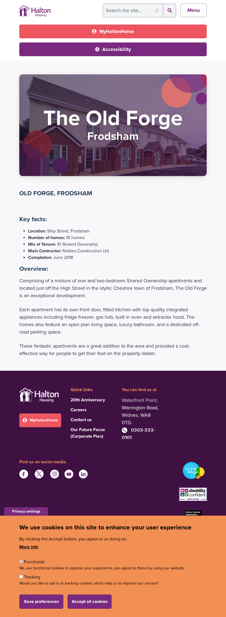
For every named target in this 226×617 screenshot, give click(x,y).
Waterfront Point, (140, 400)
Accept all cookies (90, 601)
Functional (34, 562)
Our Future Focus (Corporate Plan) (88, 433)
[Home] (34, 9)
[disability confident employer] (192, 495)
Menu (193, 10)
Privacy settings (26, 511)
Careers (79, 410)
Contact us (81, 420)
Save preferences (41, 601)
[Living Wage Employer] (192, 470)
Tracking (32, 577)
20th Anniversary (88, 400)
